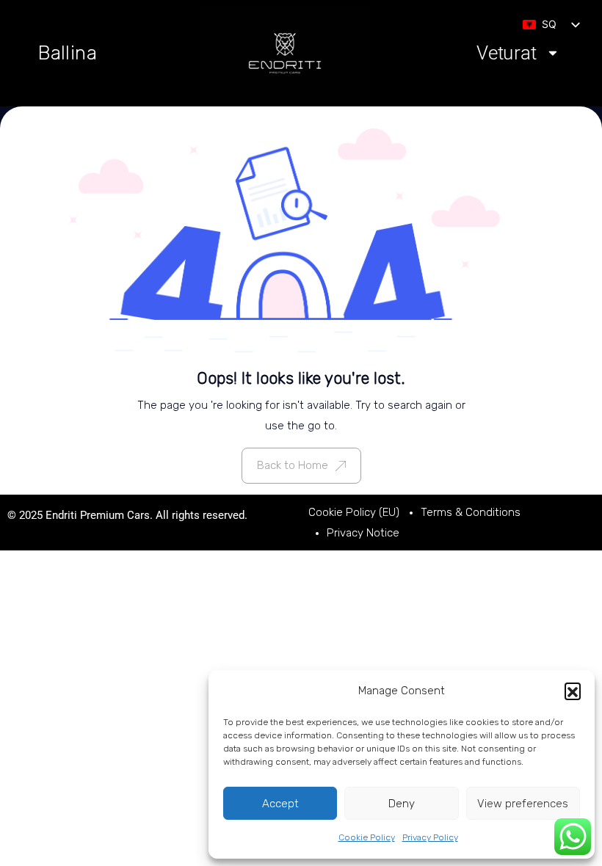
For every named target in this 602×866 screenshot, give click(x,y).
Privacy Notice (363, 532)
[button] (572, 690)
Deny (401, 803)
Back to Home (292, 465)
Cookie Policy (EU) (353, 512)
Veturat (506, 53)
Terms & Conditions (471, 512)
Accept (280, 803)
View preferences (522, 803)
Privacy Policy (430, 837)
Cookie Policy (366, 837)
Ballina (68, 52)
